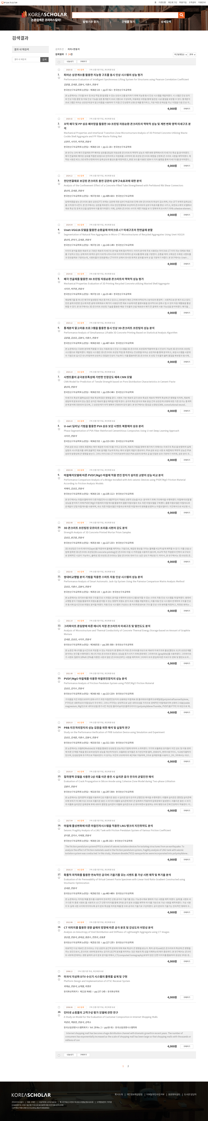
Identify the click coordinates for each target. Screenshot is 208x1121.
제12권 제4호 (86, 992)
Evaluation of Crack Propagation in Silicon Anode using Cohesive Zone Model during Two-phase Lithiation (119, 781)
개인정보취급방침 (134, 1094)
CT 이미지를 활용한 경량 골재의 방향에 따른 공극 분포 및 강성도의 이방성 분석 (108, 927)
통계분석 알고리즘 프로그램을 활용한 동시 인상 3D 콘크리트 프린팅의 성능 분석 (109, 328)
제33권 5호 (95, 743)
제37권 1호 (95, 294)
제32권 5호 (95, 792)
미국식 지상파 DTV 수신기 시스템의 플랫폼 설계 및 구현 (95, 976)
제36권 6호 (95, 343)
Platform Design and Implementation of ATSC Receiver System (97, 981)
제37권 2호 (95, 245)
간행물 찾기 (128, 21)
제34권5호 (95, 645)
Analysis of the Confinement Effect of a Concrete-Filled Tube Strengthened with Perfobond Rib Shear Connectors (123, 185)
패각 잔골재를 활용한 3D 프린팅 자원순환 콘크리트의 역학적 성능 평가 (104, 279)
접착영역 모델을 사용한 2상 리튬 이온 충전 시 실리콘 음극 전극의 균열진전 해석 (109, 776)
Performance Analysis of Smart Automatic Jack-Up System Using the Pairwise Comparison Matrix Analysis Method (124, 581)
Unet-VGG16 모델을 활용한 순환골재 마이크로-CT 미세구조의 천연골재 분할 (108, 230)
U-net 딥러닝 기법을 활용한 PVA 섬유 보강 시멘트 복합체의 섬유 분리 (104, 426)
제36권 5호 (95, 392)
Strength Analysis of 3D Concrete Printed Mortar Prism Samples (97, 532)
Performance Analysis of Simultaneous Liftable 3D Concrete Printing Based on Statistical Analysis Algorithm (120, 332)
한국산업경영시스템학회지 (76, 1027)
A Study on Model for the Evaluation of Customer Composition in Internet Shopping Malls (111, 1017)
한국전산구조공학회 (122, 90)
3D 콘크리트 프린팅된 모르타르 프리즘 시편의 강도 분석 (95, 528)
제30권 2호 (95, 841)
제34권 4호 (95, 694)
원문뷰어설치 (174, 1094)
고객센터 (192, 2)
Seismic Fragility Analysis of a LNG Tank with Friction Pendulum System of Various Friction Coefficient (117, 830)
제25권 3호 (95, 942)
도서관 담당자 (190, 1094)
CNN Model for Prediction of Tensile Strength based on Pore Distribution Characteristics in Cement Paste (119, 382)
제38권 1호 (95, 90)
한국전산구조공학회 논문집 (76, 90)
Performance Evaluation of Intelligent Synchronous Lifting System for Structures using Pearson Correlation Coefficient (126, 79)
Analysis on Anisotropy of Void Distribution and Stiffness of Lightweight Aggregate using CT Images (116, 932)
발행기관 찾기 (91, 21)
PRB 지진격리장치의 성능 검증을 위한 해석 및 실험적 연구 (97, 727)
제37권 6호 (95, 196)
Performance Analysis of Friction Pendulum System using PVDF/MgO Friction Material (109, 683)
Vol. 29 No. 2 (96, 1027)
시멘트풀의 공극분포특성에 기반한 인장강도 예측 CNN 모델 (98, 377)
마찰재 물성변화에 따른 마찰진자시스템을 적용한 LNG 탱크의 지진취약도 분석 (108, 826)
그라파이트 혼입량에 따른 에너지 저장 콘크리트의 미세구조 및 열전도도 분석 (107, 626)
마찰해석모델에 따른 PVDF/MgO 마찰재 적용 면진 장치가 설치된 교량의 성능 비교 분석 (113, 475)
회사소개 (119, 1094)
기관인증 (162, 2)
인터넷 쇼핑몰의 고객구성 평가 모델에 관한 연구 (91, 1012)
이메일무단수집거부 (155, 1094)
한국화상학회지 (71, 992)
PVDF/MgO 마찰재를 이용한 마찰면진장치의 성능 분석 (95, 678)
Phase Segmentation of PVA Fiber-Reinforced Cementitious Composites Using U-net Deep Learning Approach (121, 431)
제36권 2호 (95, 494)
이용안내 (202, 2)
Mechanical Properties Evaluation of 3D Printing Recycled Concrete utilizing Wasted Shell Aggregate (117, 283)
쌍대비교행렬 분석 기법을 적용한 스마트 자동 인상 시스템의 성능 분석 (103, 577)
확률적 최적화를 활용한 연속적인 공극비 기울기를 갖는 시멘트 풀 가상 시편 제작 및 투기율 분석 (117, 875)
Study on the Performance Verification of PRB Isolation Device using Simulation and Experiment (114, 732)
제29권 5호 (95, 893)
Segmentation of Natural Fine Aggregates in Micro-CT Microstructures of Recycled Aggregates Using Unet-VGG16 (124, 234)
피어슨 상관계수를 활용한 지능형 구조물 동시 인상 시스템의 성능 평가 (103, 75)
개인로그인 (172, 2)
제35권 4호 (95, 543)
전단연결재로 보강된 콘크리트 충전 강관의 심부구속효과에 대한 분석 (103, 181)
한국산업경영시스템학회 (126, 1027)
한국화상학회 (113, 992)
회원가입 (183, 2)
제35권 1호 (95, 592)
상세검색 (166, 21)
